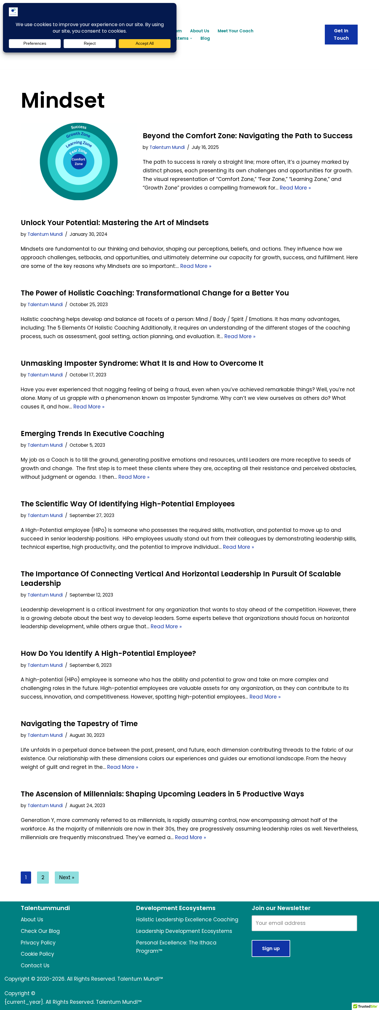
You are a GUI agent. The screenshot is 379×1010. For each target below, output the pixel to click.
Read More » (295, 187)
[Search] (313, 34)
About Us (199, 31)
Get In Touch (341, 34)
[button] (191, 38)
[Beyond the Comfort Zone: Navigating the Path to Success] (79, 161)
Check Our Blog (40, 931)
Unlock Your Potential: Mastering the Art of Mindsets (115, 223)
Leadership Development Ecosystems (184, 931)
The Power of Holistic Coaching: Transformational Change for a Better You (155, 293)
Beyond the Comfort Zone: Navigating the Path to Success (248, 136)
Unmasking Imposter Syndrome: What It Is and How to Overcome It (142, 363)
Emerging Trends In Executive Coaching (92, 433)
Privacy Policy (38, 942)
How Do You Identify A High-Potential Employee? (108, 653)
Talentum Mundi (167, 147)
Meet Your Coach (235, 31)
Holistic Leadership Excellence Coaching (187, 919)
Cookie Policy (37, 953)
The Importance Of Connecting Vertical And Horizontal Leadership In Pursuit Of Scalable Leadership (181, 578)
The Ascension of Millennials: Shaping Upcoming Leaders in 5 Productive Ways (162, 794)
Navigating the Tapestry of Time (79, 724)
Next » (66, 877)
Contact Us (35, 965)
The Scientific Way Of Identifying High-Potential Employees (128, 504)
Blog (205, 38)
